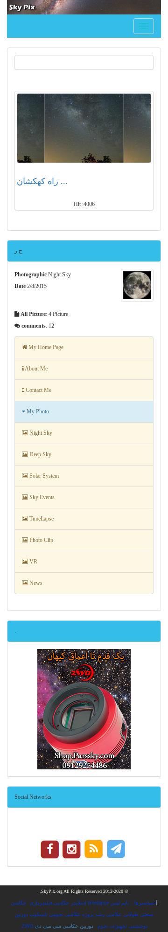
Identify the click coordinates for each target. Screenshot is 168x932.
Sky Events (41, 497)
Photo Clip (40, 540)
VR (32, 561)
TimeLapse (41, 518)
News (35, 583)
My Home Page (45, 347)
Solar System (43, 476)
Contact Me (37, 390)
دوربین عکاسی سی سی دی (64, 926)
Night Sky (40, 433)
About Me (36, 368)
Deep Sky (39, 454)
